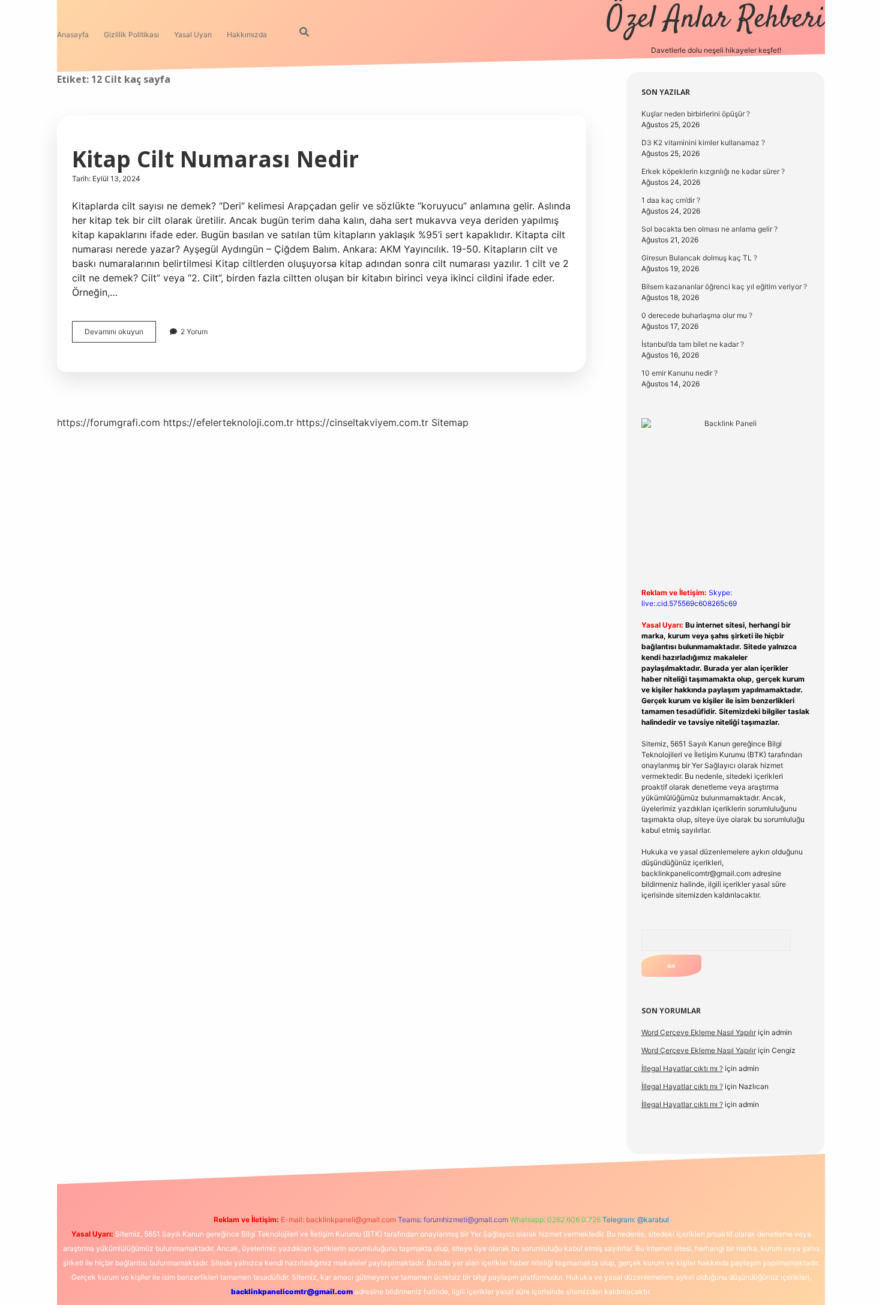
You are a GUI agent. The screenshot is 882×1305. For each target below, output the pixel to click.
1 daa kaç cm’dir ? (670, 200)
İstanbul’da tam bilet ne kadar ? (692, 344)
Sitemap (450, 422)
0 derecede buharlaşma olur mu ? (696, 315)
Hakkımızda (247, 34)
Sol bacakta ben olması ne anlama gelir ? (709, 228)
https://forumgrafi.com (108, 422)
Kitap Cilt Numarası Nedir (215, 158)
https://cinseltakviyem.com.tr (362, 422)
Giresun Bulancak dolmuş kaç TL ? (699, 257)
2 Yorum (194, 331)
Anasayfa (73, 34)
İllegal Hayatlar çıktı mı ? (682, 1068)
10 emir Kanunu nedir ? (679, 372)
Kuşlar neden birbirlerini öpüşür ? (695, 113)
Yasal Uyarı (193, 34)
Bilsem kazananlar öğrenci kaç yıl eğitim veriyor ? (724, 286)
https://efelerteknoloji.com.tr (228, 422)
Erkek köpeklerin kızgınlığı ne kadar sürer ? (713, 171)
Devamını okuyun (120, 334)
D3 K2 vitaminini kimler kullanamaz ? (703, 142)
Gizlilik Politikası (131, 34)
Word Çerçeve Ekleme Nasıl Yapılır (698, 1032)
